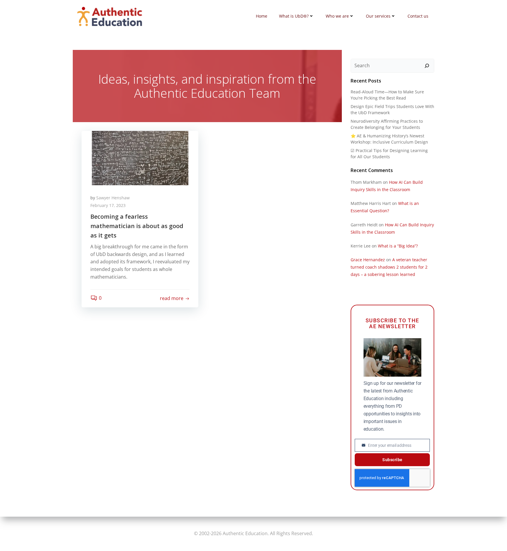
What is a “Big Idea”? (398, 246)
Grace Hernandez (368, 259)
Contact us (418, 16)
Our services (378, 16)
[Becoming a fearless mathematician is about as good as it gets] (140, 157)
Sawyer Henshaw (113, 197)
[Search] (427, 66)
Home (261, 16)
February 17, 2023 (108, 205)
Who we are (337, 16)
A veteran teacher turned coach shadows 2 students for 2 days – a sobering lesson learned (389, 267)
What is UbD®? (294, 16)
